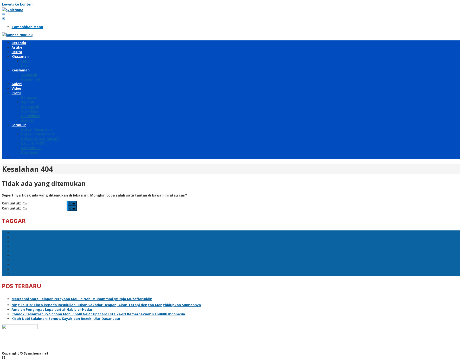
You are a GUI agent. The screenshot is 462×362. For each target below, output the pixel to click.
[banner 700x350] (17, 34)
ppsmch (18, 232)
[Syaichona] (12, 9)
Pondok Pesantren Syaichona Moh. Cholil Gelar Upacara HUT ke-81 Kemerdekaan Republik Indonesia (98, 314)
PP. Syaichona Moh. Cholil (33, 274)
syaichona (20, 251)
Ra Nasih (19, 246)
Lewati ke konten (17, 4)
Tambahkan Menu (27, 27)
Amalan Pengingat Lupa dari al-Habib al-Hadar (52, 309)
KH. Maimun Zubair (28, 242)
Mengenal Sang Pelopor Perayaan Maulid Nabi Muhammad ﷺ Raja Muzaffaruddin (82, 299)
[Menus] (3, 14)
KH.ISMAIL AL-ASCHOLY (31, 260)
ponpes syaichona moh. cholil (37, 264)
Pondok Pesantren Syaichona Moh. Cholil (47, 255)
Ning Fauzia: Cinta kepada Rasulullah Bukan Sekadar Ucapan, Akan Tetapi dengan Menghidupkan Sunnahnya (106, 305)
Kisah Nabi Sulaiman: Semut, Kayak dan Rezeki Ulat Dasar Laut (66, 318)
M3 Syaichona (23, 237)
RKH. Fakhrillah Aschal (31, 269)
